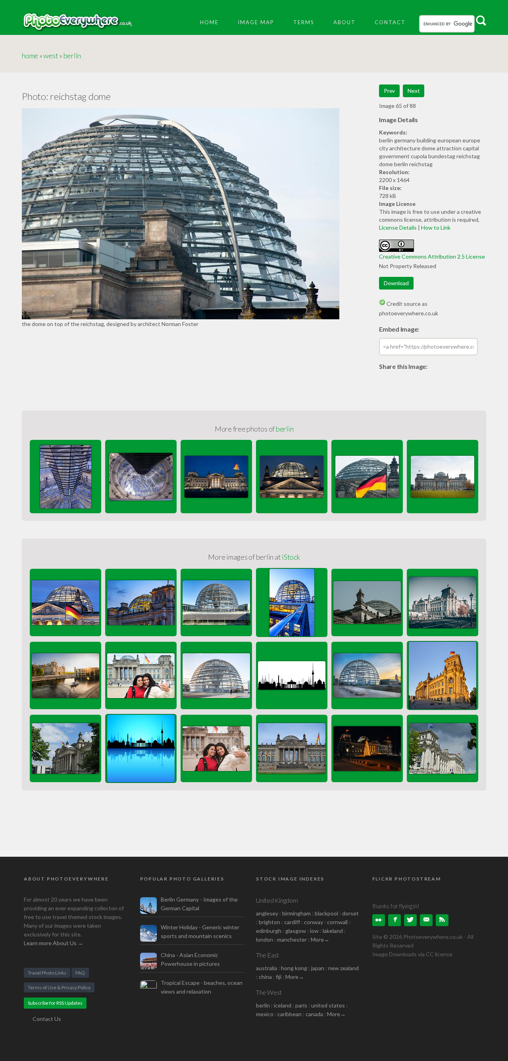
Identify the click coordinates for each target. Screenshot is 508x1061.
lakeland (333, 930)
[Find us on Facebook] (394, 920)
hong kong (294, 968)
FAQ (80, 973)
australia (266, 968)
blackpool (326, 913)
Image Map (256, 22)
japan (317, 968)
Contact (390, 22)
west (50, 55)
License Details (398, 227)
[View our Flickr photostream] (378, 920)
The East (267, 955)
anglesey (267, 913)
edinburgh (268, 930)
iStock (291, 557)
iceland (282, 1005)
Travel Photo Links (47, 973)
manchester (292, 939)
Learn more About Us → (53, 943)
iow (314, 930)
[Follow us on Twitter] (410, 920)
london (265, 939)
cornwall (337, 922)
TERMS (303, 22)
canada (315, 1014)
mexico (264, 1014)
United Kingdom (277, 900)
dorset (350, 913)
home (30, 55)
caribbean (289, 1014)
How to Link (435, 227)
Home (209, 22)
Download (396, 283)
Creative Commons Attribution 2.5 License (432, 256)
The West (269, 992)
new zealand (343, 968)
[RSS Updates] (442, 920)
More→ (320, 939)
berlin (72, 55)
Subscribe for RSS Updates (55, 1003)
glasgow (295, 930)
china (265, 976)
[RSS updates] (426, 920)
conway (313, 922)
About (344, 22)
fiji (278, 976)
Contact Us (47, 1018)
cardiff (292, 922)
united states (328, 1005)
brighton (269, 922)
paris (301, 1005)
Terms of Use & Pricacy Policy (59, 987)
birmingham (296, 913)
